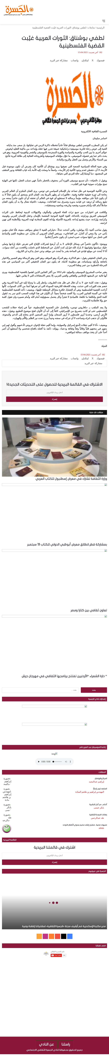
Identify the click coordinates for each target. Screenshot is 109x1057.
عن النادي (46, 1044)
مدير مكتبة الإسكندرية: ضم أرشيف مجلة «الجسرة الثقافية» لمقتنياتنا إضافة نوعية (64, 926)
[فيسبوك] (107, 1055)
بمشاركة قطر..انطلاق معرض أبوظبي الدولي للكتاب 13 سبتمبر (67, 544)
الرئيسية (100, 27)
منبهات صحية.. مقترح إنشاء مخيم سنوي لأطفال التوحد (85, 825)
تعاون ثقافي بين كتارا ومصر (89, 610)
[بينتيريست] (100, 1055)
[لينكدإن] (102, 1055)
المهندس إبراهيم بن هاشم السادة (89, 792)
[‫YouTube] (57, 936)
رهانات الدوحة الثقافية (98, 815)
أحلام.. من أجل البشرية (98, 804)
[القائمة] (103, 21)
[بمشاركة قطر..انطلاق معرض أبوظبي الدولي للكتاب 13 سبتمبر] (54, 513)
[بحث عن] (5, 21)
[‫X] (63, 936)
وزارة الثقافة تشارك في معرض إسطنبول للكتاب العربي (71, 478)
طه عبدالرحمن (97, 818)
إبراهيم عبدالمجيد (96, 782)
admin (101, 828)
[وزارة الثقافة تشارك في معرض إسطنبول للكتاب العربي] (54, 447)
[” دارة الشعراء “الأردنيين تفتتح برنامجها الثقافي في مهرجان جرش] (54, 644)
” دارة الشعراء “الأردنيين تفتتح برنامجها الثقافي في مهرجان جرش (64, 676)
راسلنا (66, 1044)
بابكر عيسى (99, 808)
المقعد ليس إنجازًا (100, 789)
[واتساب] (98, 1055)
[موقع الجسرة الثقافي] (18, 9)
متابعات (91, 27)
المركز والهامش (101, 778)
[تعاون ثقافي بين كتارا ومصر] (54, 578)
